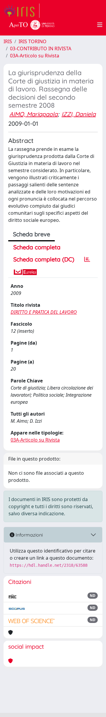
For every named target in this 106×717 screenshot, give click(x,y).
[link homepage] (21, 11)
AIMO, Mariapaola (33, 114)
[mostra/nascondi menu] (99, 25)
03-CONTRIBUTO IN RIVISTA (40, 48)
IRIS (8, 41)
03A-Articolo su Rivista (34, 55)
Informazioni (28, 535)
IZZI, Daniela (79, 114)
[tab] (87, 259)
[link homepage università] (32, 25)
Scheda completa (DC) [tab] (43, 259)
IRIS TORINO (33, 41)
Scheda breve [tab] (31, 234)
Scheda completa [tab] (36, 247)
